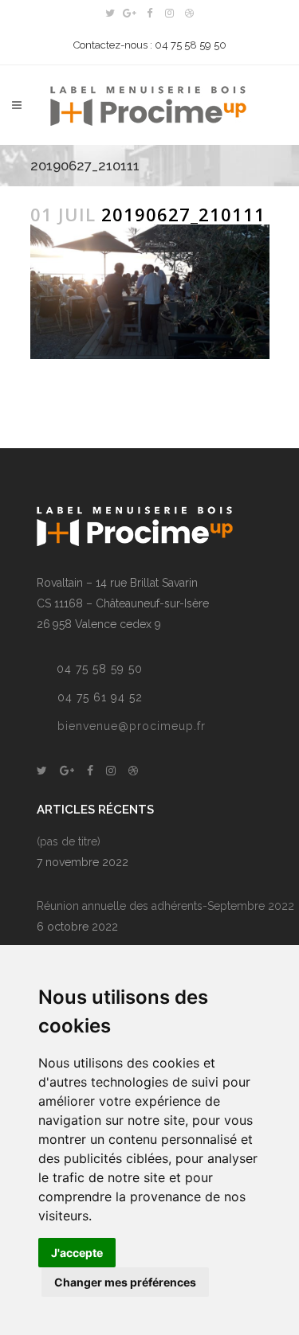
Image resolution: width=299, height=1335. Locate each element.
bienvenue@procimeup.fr (131, 726)
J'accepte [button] (77, 1252)
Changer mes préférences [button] (125, 1282)
